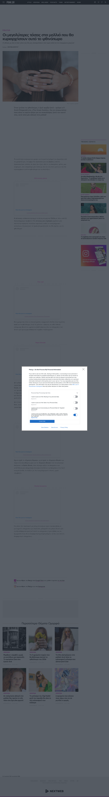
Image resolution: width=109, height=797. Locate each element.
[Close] (84, 369)
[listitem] (54, 393)
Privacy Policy (64, 427)
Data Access (54, 427)
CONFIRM (42, 421)
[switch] (75, 397)
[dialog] (54, 398)
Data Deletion (45, 427)
